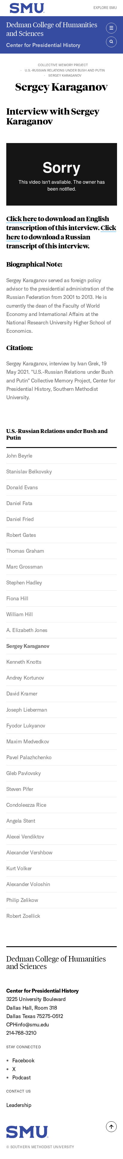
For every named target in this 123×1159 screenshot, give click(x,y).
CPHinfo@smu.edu (27, 1024)
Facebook (23, 1060)
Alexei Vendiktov (25, 836)
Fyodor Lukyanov (25, 725)
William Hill (19, 614)
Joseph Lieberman (26, 709)
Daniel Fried (20, 519)
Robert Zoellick (23, 915)
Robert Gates (21, 534)
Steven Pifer (19, 789)
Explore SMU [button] (105, 8)
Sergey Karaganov (27, 645)
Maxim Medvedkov (27, 741)
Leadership (18, 1105)
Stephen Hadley (24, 582)
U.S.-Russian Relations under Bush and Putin (65, 70)
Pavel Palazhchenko (29, 757)
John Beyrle (19, 455)
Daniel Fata (19, 503)
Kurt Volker (19, 868)
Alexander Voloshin (28, 884)
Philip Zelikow (22, 900)
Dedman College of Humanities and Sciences (51, 29)
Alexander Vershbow (29, 852)
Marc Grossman (24, 566)
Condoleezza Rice (26, 804)
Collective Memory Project (63, 65)
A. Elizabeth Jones (26, 630)
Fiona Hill (17, 598)
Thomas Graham (25, 550)
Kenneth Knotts (23, 661)
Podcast (21, 1077)
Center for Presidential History (43, 45)
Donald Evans (22, 487)
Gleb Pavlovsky (23, 773)
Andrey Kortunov (25, 677)
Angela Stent (20, 820)
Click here (21, 218)
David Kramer (21, 693)
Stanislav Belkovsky (29, 471)
